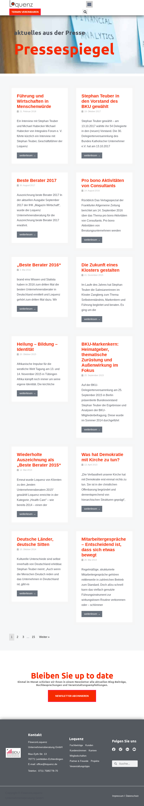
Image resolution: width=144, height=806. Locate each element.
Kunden (89, 745)
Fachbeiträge (76, 745)
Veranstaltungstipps (80, 766)
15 (33, 636)
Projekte (95, 761)
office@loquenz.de (47, 764)
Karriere (93, 750)
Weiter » (44, 636)
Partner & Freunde (79, 761)
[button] (89, 4)
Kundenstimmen (78, 750)
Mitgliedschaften (78, 755)
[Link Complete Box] (39, 125)
